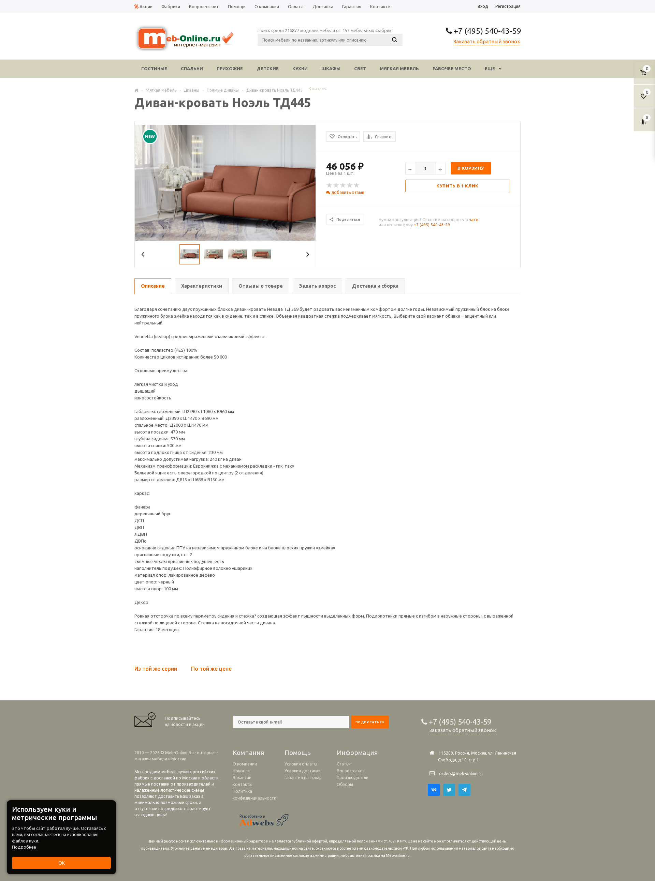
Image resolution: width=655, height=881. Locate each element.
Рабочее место (452, 68)
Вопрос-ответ (351, 771)
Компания (248, 752)
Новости (241, 771)
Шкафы (330, 68)
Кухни (300, 68)
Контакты (242, 784)
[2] (336, 185)
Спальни (192, 68)
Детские (268, 68)
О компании (245, 764)
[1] (329, 185)
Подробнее (24, 847)
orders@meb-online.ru (461, 773)
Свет (360, 68)
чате (473, 219)
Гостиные (154, 68)
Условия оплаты (301, 764)
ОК (61, 863)
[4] (350, 185)
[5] (356, 185)
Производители (352, 777)
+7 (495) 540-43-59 (486, 31)
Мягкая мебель (399, 68)
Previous (143, 254)
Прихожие (230, 68)
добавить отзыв (347, 192)
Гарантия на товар (303, 777)
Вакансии (242, 777)
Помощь (298, 752)
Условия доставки (303, 771)
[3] (343, 185)
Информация (357, 752)
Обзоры (345, 784)
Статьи (344, 764)
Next (307, 254)
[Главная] (136, 90)
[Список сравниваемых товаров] (644, 124)
